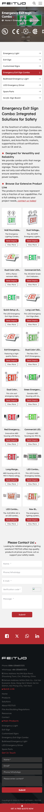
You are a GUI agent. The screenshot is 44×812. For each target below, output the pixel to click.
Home (8, 20)
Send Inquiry (11, 241)
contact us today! (26, 200)
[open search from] (34, 3)
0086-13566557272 (16, 665)
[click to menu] (40, 3)
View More (11, 245)
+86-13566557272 (19, 669)
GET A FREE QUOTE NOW (22, 808)
